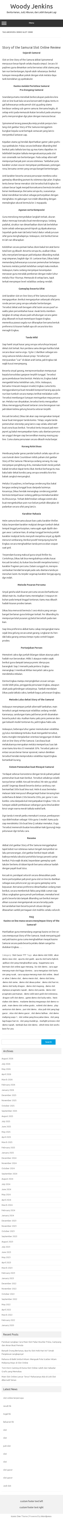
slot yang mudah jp (29, 1021)
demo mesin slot (30, 978)
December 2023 (9, 1220)
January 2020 (8, 1325)
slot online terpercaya (13, 1398)
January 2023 (8, 1278)
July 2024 (6, 1184)
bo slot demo (41, 967)
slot (5, 1430)
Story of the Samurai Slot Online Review (31, 47)
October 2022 (8, 1294)
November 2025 (9, 1100)
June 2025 (6, 1126)
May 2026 (6, 1069)
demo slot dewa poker (30, 982)
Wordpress (46, 1516)
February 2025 (8, 1147)
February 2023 (8, 1273)
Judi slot (7, 1486)
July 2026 (6, 1064)
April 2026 (6, 1074)
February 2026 (8, 1085)
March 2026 (7, 1079)
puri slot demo (30, 1009)
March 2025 (7, 1142)
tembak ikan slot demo (26, 1025)
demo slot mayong (35, 986)
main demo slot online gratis (21, 1005)
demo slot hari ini (50, 982)
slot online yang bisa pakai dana (34, 1017)
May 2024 (6, 1194)
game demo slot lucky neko (38, 998)
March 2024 (7, 1205)
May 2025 (6, 1132)
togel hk (7, 1414)
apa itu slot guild (26, 959)
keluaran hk (8, 1422)
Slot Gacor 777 (19, 955)
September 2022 (9, 1299)
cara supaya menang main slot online (35, 974)
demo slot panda (36, 990)
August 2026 (7, 1058)
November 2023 (9, 1226)
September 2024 (9, 1174)
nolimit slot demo (44, 1005)
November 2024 (9, 1163)
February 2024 (8, 1210)
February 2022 (8, 1320)
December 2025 (9, 1095)
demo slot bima (47, 978)
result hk (7, 1406)
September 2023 (9, 1236)
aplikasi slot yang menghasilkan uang (20, 963)
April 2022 (6, 1309)
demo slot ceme (10, 982)
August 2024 (7, 1179)
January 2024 (8, 1215)
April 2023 (6, 1262)
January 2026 (8, 1090)
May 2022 (6, 1304)
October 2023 (8, 1231)
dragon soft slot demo (13, 998)
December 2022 (9, 1283)
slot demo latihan (39, 1013)
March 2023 (7, 1268)
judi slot (7, 1446)
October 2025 (8, 1106)
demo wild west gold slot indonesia (40, 994)
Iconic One (16, 1516)
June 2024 (6, 1189)
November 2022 (9, 1288)
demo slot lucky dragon (14, 986)
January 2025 (8, 1153)
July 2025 (6, 1121)
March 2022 (7, 1315)
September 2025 (9, 1111)
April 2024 (6, 1200)
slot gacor (8, 1470)
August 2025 (7, 1116)
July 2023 (6, 1247)
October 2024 (8, 1168)
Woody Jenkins (31, 6)
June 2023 (6, 1252)
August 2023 (7, 1241)
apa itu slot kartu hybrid (47, 959)
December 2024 (9, 1158)
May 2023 (6, 1257)
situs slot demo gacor (19, 1013)
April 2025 (6, 1137)
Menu (31, 23)
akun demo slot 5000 (42, 955)
